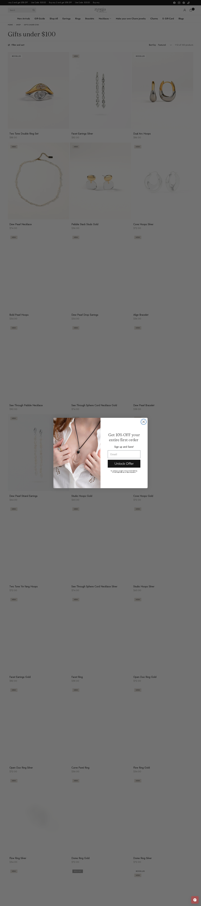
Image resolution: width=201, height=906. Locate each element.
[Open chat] (195, 900)
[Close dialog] (143, 422)
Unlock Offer (124, 464)
